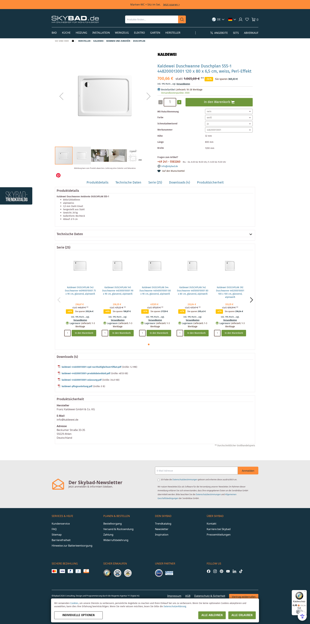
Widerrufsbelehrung (115, 540)
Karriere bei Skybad (219, 529)
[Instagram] (215, 571)
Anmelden (248, 470)
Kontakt (211, 523)
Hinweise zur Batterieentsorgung (72, 545)
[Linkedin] (234, 571)
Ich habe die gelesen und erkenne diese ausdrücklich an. (199, 479)
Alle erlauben (242, 615)
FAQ (54, 529)
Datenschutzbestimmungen (184, 479)
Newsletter (161, 529)
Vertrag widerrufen (244, 596)
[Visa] (62, 571)
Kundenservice (61, 523)
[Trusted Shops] (107, 573)
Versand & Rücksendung (118, 529)
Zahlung (108, 534)
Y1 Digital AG (134, 595)
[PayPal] (70, 571)
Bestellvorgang (112, 523)
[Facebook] (209, 571)
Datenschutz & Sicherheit (209, 596)
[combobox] (151, 19)
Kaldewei (98, 41)
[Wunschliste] (247, 19)
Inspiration (161, 534)
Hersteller (84, 41)
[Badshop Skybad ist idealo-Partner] (159, 573)
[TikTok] (241, 571)
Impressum (174, 596)
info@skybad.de (169, 166)
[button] (218, 19)
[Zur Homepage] (72, 41)
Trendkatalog (163, 523)
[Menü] (305, 592)
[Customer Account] (241, 19)
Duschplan (139, 41)
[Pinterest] (221, 571)
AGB (187, 596)
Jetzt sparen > (171, 4)
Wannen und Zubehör (118, 41)
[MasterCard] (54, 571)
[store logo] (75, 19)
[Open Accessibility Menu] (302, 616)
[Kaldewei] (167, 59)
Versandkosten (183, 84)
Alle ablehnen (212, 615)
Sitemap (57, 534)
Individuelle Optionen (78, 615)
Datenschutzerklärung (175, 606)
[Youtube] (228, 571)
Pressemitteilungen (219, 534)
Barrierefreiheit (61, 540)
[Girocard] (78, 571)
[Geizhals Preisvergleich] (169, 573)
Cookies (74, 603)
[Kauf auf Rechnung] (86, 571)
